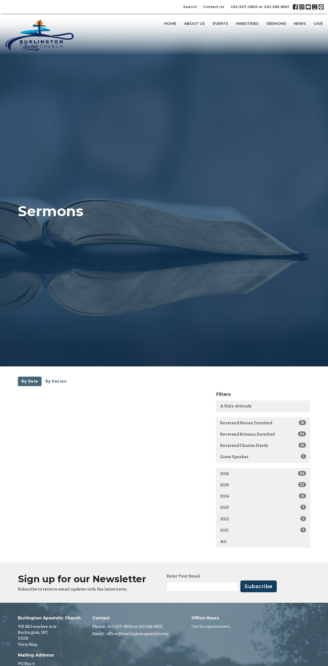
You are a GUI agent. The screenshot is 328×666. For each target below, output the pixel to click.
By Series (56, 381)
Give (318, 23)
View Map (28, 644)
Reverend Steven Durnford (262, 423)
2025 (262, 485)
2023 (262, 507)
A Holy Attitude (236, 406)
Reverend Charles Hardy (262, 445)
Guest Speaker (262, 456)
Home (170, 23)
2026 (262, 473)
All (223, 541)
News (300, 23)
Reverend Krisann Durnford (262, 434)
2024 (262, 496)
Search (190, 7)
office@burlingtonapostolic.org (137, 633)
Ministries (247, 23)
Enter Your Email (183, 576)
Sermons (276, 23)
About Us (194, 23)
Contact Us (213, 7)
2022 (262, 519)
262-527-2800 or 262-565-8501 (260, 7)
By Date (29, 381)
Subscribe (258, 586)
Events (220, 23)
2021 (262, 530)
